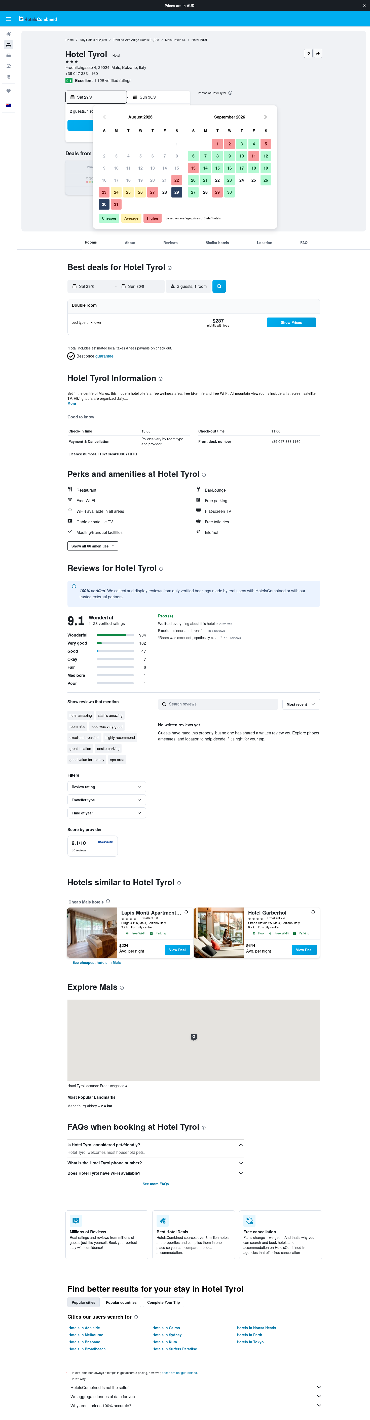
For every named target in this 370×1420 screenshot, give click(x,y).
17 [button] (116, 180)
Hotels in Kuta (165, 1341)
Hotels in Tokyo (250, 1341)
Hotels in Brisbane (84, 1341)
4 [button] (128, 156)
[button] (364, 5)
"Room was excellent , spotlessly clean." (199, 637)
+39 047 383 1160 (81, 73)
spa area (117, 759)
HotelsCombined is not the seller (99, 1387)
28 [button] (164, 192)
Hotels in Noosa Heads (256, 1327)
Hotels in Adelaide (84, 1327)
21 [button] (164, 180)
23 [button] (104, 192)
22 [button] (176, 180)
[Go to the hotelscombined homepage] (37, 18)
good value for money (86, 759)
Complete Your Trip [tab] (163, 1302)
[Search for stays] (8, 45)
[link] (96, 962)
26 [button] (140, 192)
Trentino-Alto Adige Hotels (131, 39)
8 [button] (177, 156)
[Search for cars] (8, 55)
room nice (77, 726)
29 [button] (176, 192)
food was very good (107, 726)
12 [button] (140, 168)
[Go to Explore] (8, 76)
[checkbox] (92, 846)
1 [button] (177, 144)
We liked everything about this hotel (195, 623)
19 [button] (140, 180)
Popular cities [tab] (83, 1302)
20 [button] (152, 180)
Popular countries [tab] (121, 1302)
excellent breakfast (84, 737)
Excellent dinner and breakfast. (191, 630)
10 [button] (116, 168)
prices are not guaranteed (179, 1372)
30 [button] (104, 204)
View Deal (177, 949)
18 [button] (128, 180)
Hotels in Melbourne (85, 1334)
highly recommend (120, 737)
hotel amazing (80, 715)
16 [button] (104, 180)
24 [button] (116, 192)
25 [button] (128, 192)
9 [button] (104, 168)
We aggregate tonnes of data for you (102, 1396)
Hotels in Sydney (167, 1334)
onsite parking (108, 748)
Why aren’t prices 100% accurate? (100, 1405)
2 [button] (104, 156)
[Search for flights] (8, 34)
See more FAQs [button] (156, 1183)
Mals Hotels (173, 39)
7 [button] (165, 156)
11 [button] (128, 168)
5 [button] (140, 156)
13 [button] (152, 168)
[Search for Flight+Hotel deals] (8, 66)
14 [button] (164, 168)
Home (69, 39)
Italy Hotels (87, 39)
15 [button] (176, 168)
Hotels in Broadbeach (87, 1348)
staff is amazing (110, 715)
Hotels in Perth (249, 1334)
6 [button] (153, 156)
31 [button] (116, 204)
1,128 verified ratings (112, 80)
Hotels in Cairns (166, 1327)
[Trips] (8, 91)
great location (80, 748)
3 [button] (116, 156)
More (71, 403)
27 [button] (152, 192)
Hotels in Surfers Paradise (175, 1348)
